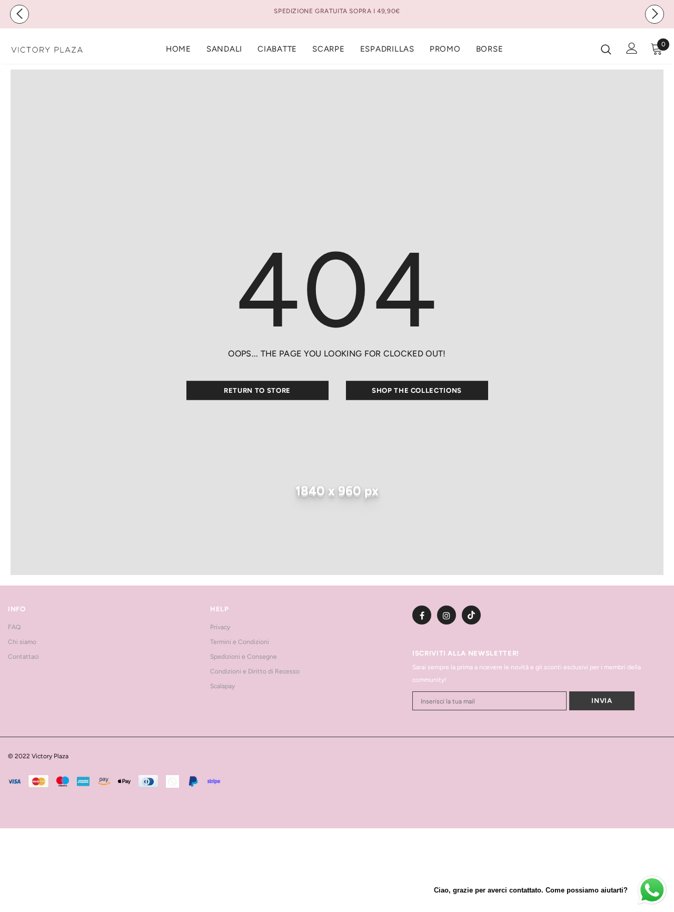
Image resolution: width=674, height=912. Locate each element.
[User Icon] (632, 48)
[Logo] (47, 48)
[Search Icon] (606, 49)
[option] (337, 11)
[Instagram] (446, 615)
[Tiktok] (471, 615)
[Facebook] (421, 615)
